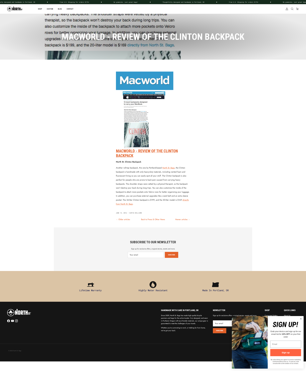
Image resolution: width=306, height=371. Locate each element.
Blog (60, 9)
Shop (40, 9)
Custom (50, 9)
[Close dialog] (301, 319)
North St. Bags (168, 167)
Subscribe (171, 255)
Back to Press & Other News (153, 219)
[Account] (286, 9)
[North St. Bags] (15, 9)
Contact (70, 9)
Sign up (286, 352)
